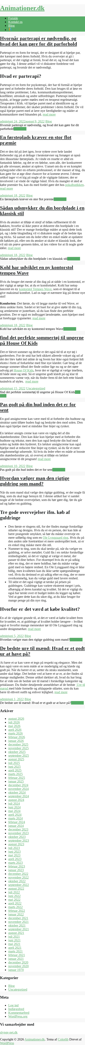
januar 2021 (16, 958)
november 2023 (18, 833)
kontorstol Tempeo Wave (35, 289)
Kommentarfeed (18, 1012)
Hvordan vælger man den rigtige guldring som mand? (34, 481)
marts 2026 (15, 733)
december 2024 (18, 785)
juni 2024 (14, 807)
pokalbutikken (74, 185)
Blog (11, 25)
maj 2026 (14, 726)
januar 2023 (16, 870)
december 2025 (18, 744)
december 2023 (18, 829)
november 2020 (18, 966)
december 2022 (18, 873)
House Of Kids (23, 370)
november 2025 (18, 748)
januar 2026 (16, 740)
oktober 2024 (17, 792)
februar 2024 (16, 822)
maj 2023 (14, 855)
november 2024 (18, 789)
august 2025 (16, 759)
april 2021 (14, 947)
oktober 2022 (17, 881)
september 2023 (18, 840)
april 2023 (14, 859)
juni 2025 (14, 766)
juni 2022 (14, 896)
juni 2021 (14, 940)
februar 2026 (16, 737)
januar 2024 (16, 825)
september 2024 (18, 796)
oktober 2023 (17, 837)
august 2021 (16, 933)
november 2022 (18, 877)
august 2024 (16, 800)
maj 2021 (14, 944)
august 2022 (16, 888)
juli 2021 (14, 936)
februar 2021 (16, 955)
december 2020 (18, 962)
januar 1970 (16, 970)
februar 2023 (16, 866)
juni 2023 (14, 851)
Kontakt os (15, 22)
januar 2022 (16, 914)
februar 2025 (16, 777)
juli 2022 (14, 892)
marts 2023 (15, 862)
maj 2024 (14, 811)
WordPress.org (17, 1016)
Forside (13, 18)
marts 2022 (15, 907)
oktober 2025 (17, 752)
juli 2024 (14, 803)
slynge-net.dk (9, 1032)
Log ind (13, 1005)
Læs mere (20, 129)
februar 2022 (16, 910)
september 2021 (18, 929)
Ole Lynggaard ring (55, 537)
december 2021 (18, 918)
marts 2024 (15, 818)
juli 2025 (14, 763)
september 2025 (18, 755)
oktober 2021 (17, 925)
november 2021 (18, 922)
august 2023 (16, 844)
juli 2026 (14, 722)
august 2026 (16, 718)
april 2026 (14, 729)
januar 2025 (16, 781)
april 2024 (14, 814)
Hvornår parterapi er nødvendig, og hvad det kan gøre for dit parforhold (38, 41)
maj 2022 (14, 899)
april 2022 (14, 903)
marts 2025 (15, 774)
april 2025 (14, 770)
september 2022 (18, 885)
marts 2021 (15, 951)
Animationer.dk (22, 8)
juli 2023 (14, 848)
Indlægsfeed (16, 1009)
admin (4, 121)
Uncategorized (35, 388)
